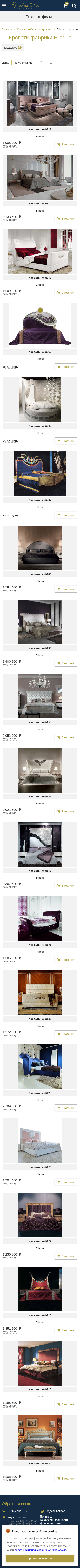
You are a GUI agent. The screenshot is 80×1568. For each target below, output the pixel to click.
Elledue (40, 136)
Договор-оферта (50, 1523)
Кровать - (40, 129)
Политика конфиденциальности (54, 1518)
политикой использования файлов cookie (40, 1549)
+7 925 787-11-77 (18, 1511)
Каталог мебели (27, 29)
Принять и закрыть (40, 1558)
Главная (7, 29)
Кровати (47, 29)
